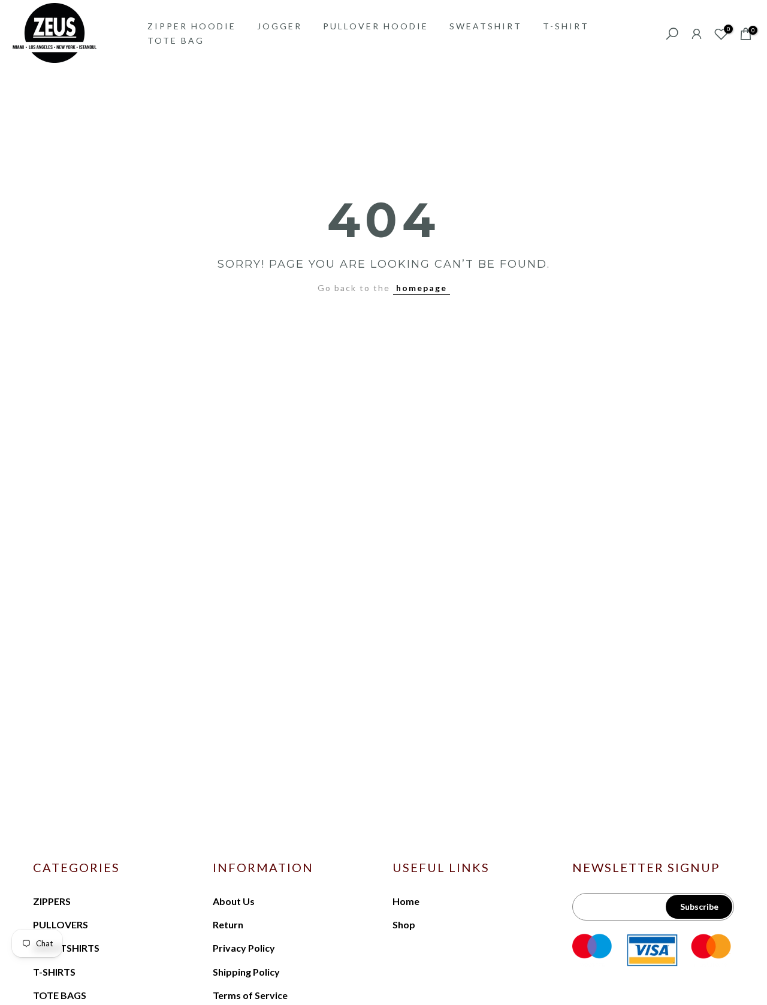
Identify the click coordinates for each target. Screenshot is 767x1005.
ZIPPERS (52, 901)
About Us (234, 901)
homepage (421, 288)
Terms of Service (250, 995)
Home (405, 901)
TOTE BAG (175, 40)
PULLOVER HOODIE (375, 26)
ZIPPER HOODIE (191, 26)
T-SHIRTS (54, 971)
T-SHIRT (566, 26)
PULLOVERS (60, 924)
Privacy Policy (244, 947)
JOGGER (279, 26)
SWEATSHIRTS (66, 947)
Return (228, 924)
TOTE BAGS (59, 995)
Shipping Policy (246, 971)
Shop (403, 924)
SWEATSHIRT (485, 26)
